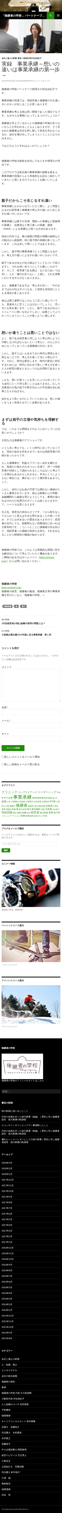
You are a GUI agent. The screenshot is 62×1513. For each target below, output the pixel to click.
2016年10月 (8, 1259)
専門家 (52, 801)
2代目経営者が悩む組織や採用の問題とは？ (23, 621)
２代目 (44, 815)
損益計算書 (11, 809)
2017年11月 (8, 1185)
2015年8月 (7, 1338)
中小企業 (8, 797)
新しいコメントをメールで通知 (22, 756)
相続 (19, 812)
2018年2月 (7, 1168)
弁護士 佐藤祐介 (10, 1427)
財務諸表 (29, 816)
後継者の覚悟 (8, 1381)
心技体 (55, 806)
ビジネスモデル (9, 1370)
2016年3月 (7, 1298)
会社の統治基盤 (9, 1376)
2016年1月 (7, 1310)
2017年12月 (8, 1179)
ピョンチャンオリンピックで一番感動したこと (25, 1125)
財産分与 (37, 816)
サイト (5, 733)
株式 (29, 809)
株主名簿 (23, 809)
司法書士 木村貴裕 (12, 1432)
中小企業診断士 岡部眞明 (14, 1449)
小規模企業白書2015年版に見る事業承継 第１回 (26, 633)
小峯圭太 (6, 1461)
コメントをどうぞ (42, 81)
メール (6, 720)
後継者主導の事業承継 (36, 806)
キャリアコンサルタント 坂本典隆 (18, 1421)
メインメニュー (58, 15)
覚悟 (50, 812)
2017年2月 (7, 1236)
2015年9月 (7, 1332)
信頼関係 (45, 801)
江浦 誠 (6, 1478)
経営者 (35, 812)
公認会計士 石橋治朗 (13, 1466)
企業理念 (29, 801)
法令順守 (55, 809)
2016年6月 (7, 1281)
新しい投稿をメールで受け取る (22, 764)
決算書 (48, 809)
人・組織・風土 (9, 1364)
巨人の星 (5, 806)
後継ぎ (12, 806)
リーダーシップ (47, 792)
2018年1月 (7, 1174)
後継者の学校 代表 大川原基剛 (16, 1393)
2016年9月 (7, 1264)
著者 (19, 58)
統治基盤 (44, 812)
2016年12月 (8, 1247)
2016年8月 (7, 1270)
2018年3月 (7, 1162)
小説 (58, 801)
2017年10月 (8, 1191)
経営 (28, 813)
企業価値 (21, 801)
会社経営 (37, 801)
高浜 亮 (6, 1494)
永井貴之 (6, 1438)
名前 (5, 707)
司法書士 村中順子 (11, 1472)
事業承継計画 (49, 798)
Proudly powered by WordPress (15, 1509)
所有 (4, 809)
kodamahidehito (25, 81)
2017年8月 (7, 1202)
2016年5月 (7, 1287)
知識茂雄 (6, 1489)
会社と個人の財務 (9, 58)
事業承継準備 (38, 798)
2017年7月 (7, 1208)
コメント (7, 666)
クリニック (9, 792)
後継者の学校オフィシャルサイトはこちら (23, 1080)
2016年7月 (7, 1276)
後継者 (21, 805)
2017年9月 (7, 1196)
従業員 (49, 805)
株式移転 (36, 809)
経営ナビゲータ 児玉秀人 (14, 1455)
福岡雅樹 (6, 1415)
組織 (24, 812)
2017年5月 (7, 1219)
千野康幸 (6, 1410)
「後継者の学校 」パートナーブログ (24, 15)
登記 (15, 812)
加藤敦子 (6, 1444)
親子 (23, 606)
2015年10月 (8, 1327)
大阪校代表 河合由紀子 (32, 58)
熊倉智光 (6, 1483)
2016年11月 (8, 1253)
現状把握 (7, 812)
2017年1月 (7, 1242)
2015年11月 (8, 1321)
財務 (23, 815)
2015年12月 (8, 1315)
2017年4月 (7, 1225)
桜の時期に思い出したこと (15, 1111)
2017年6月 (7, 1213)
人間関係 (14, 801)
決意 (43, 809)
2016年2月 (7, 1304)
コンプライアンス (27, 792)
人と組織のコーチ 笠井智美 (15, 1404)
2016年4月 (7, 1293)
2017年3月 (7, 1230)
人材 (8, 801)
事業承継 (7, 606)
